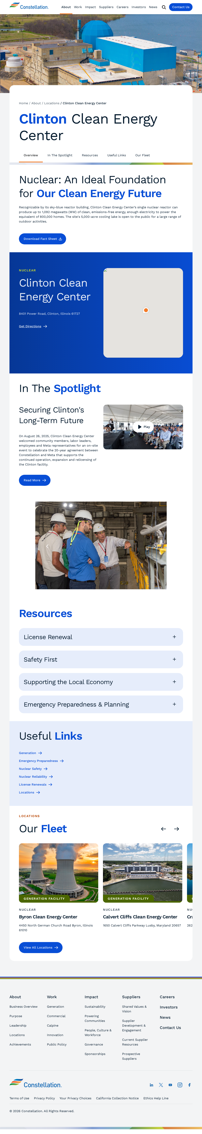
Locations (26, 792)
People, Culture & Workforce (98, 1032)
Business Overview (23, 1006)
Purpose (15, 1016)
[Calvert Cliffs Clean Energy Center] (142, 888)
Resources (90, 155)
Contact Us (180, 7)
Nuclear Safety (30, 769)
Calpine (52, 1025)
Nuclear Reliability (33, 776)
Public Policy (56, 1044)
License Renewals (32, 784)
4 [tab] (109, 597)
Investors (139, 7)
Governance (94, 1044)
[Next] (154, 546)
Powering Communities (95, 1018)
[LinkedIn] (151, 1085)
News (153, 7)
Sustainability (95, 1006)
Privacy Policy (44, 1098)
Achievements (20, 1044)
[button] (42, 238)
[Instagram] (180, 1085)
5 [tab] (117, 597)
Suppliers (106, 7)
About (66, 7)
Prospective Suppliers (131, 1056)
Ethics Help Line (155, 1098)
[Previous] (47, 546)
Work (78, 7)
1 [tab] (85, 597)
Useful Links (116, 155)
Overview (31, 155)
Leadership (17, 1025)
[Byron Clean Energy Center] (58, 888)
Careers (122, 7)
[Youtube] (170, 1085)
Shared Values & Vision (134, 1009)
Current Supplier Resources (135, 1042)
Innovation (55, 1035)
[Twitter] (161, 1085)
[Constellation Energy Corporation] (29, 7)
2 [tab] (93, 597)
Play (147, 427)
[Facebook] (189, 1085)
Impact (90, 7)
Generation (27, 753)
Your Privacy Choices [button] (75, 1098)
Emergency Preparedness (38, 761)
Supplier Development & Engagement (134, 1025)
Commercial (56, 1016)
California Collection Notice (117, 1098)
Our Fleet (142, 155)
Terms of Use (19, 1098)
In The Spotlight (60, 155)
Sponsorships (95, 1054)
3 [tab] (101, 597)
